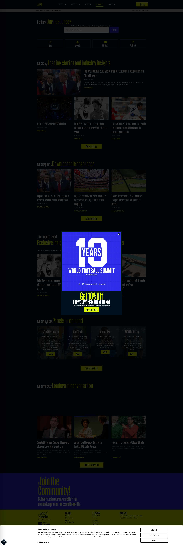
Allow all (154, 530)
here (103, 537)
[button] (119, 233)
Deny (154, 540)
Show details (42, 542)
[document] (91, 273)
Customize (153, 535)
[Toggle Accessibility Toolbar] (3, 542)
